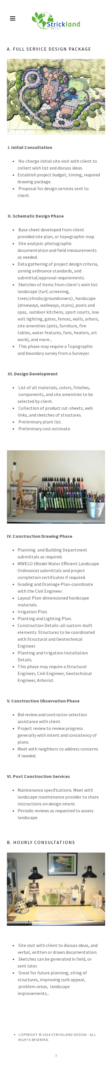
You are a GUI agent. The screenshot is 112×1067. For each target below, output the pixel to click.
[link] (56, 18)
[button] (14, 18)
